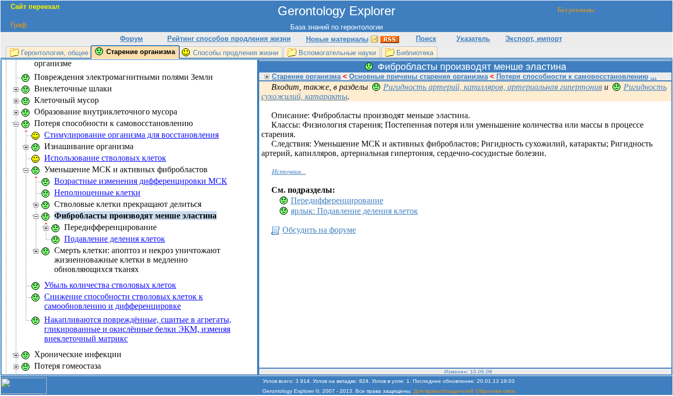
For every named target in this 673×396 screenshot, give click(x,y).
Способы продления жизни (235, 53)
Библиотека (414, 53)
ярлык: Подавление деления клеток (354, 210)
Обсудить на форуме (319, 229)
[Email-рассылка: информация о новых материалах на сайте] (374, 38)
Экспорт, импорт (533, 39)
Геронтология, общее (54, 53)
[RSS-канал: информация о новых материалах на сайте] (389, 38)
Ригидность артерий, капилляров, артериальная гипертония (492, 86)
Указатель (473, 39)
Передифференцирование (337, 200)
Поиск (426, 39)
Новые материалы (337, 39)
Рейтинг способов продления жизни (229, 39)
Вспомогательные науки (337, 53)
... (653, 76)
